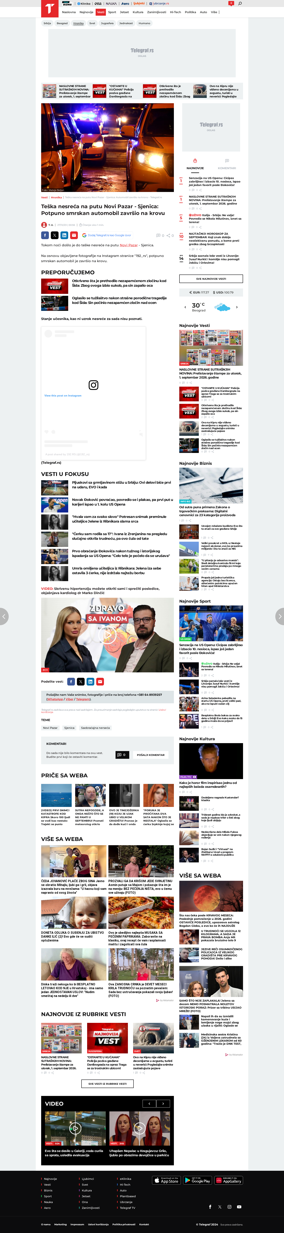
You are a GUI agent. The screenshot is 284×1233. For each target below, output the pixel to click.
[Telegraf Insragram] (229, 1207)
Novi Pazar (129, 245)
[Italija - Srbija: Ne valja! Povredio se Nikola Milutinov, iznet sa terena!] (189, 669)
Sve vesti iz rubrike (107, 1083)
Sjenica (69, 728)
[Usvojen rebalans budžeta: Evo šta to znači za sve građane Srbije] (189, 531)
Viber (69, 699)
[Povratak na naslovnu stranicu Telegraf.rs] (50, 8)
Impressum (77, 1224)
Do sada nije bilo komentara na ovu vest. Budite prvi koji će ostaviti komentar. (74, 755)
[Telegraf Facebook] (210, 1207)
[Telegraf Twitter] (220, 1207)
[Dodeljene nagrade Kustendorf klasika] (189, 803)
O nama (45, 1224)
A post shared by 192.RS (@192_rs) (67, 454)
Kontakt (144, 1224)
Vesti (44, 197)
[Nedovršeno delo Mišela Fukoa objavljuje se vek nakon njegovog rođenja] (189, 838)
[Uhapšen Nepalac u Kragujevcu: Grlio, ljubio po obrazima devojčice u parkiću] (139, 1128)
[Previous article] (4, 616)
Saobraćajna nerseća (95, 728)
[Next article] (279, 616)
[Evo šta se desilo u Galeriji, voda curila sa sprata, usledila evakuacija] (75, 1128)
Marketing (60, 1224)
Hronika (56, 197)
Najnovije (194, 325)
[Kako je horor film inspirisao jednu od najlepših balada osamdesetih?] (211, 761)
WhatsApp (55, 699)
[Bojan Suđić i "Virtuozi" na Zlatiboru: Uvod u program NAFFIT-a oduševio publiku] (189, 855)
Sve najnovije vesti (211, 278)
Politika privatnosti (123, 1224)
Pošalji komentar (151, 754)
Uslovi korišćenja (98, 1224)
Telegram (83, 699)
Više (214, 12)
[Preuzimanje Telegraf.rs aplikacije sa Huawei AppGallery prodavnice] (228, 1180)
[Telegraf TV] (239, 1207)
